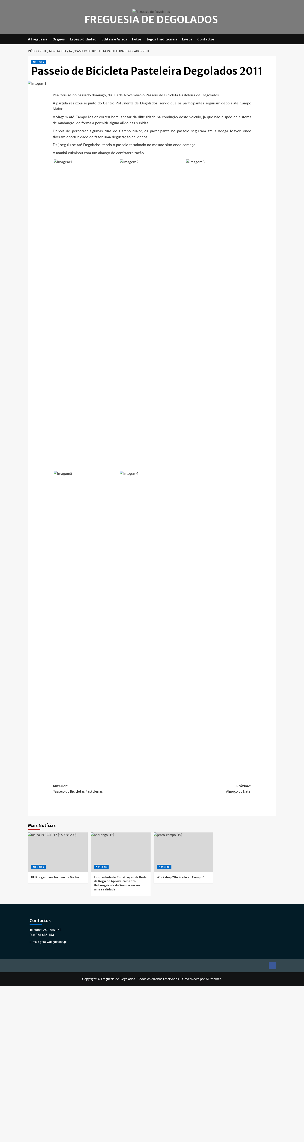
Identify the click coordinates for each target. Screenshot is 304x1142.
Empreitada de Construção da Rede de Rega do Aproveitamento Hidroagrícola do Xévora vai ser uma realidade (120, 883)
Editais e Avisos (114, 39)
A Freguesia (37, 39)
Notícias (38, 62)
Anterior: (78, 788)
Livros (187, 39)
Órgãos (59, 39)
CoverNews (190, 979)
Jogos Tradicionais (162, 39)
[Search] (273, 39)
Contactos (205, 39)
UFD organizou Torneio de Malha (55, 877)
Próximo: (238, 788)
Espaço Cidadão (83, 39)
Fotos (136, 39)
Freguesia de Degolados (151, 19)
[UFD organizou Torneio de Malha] (58, 852)
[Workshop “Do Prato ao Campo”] (183, 852)
